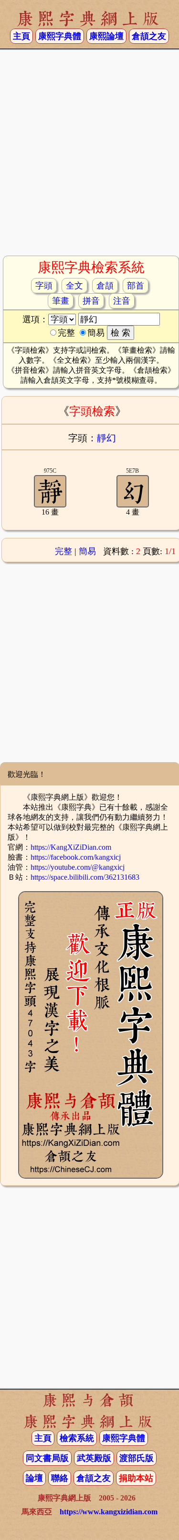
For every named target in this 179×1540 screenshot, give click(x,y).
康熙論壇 (106, 36)
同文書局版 (47, 1458)
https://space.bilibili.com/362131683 (85, 877)
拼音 (91, 301)
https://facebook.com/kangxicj (76, 857)
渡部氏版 (136, 1458)
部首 (135, 285)
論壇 (34, 1478)
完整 (63, 551)
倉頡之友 (149, 36)
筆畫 (60, 301)
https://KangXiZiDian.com (71, 847)
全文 (74, 285)
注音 (121, 301)
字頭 (44, 285)
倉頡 (105, 285)
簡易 (87, 551)
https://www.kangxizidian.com (109, 1512)
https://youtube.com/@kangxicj (78, 867)
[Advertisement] (89, 156)
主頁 (21, 36)
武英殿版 (94, 1458)
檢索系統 (77, 1438)
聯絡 (59, 1478)
